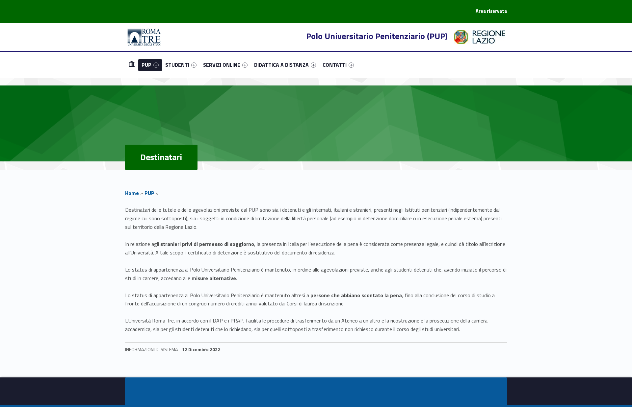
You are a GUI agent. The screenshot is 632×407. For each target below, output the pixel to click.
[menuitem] (131, 65)
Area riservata (491, 11)
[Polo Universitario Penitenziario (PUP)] (144, 36)
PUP (146, 65)
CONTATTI (335, 65)
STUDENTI (177, 65)
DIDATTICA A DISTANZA (281, 65)
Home (132, 193)
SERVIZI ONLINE (221, 65)
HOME (131, 64)
